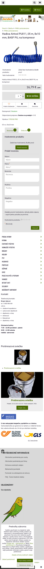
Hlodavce (5, 261)
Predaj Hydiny (6, 237)
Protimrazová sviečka (12, 368)
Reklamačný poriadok (12, 469)
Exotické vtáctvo (8, 244)
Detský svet (6, 283)
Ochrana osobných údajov (14, 465)
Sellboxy (5, 286)
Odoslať (35, 228)
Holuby (4, 254)
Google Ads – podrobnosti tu (16, 543)
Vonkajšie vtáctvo (8, 247)
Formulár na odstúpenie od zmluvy (17, 473)
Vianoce (4, 279)
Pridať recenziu (22, 147)
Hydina (4, 240)
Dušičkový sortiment (9, 290)
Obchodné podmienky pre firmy (16, 461)
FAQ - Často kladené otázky (14, 477)
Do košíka (33, 96)
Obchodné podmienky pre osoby (16, 457)
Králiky (4, 251)
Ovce (3, 272)
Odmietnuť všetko (25, 565)
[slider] (22, 75)
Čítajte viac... (22, 408)
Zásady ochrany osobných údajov (22, 555)
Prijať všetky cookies (24, 561)
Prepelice (5, 265)
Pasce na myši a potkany (10, 275)
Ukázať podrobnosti (8, 559)
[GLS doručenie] (33, 434)
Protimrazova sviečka (22, 400)
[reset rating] (21, 219)
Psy (3, 258)
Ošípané (4, 268)
